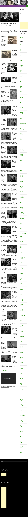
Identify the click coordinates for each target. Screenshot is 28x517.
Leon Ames (21, 263)
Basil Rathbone (21, 87)
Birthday (21, 96)
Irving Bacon (21, 223)
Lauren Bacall (21, 258)
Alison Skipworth (21, 65)
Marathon (21, 284)
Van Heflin (21, 432)
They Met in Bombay (22, 421)
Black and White (21, 97)
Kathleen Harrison (22, 251)
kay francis (21, 252)
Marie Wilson (21, 289)
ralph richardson (5, 386)
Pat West (21, 341)
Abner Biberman (21, 59)
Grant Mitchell (21, 196)
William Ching (21, 452)
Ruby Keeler (21, 388)
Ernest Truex (21, 156)
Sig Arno (21, 395)
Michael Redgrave (21, 309)
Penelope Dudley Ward (22, 348)
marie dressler (21, 288)
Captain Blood (21, 103)
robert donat (13, 386)
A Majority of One (22, 56)
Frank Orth (21, 177)
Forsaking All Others (22, 171)
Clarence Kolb (21, 119)
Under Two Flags (21, 431)
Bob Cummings (21, 98)
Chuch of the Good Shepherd (23, 117)
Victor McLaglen (21, 435)
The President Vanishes (22, 415)
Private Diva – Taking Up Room (4, 483)
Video (9, 24)
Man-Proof (21, 283)
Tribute (20, 425)
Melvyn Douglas (21, 305)
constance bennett (22, 129)
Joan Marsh (21, 242)
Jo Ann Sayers (21, 237)
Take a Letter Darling (22, 405)
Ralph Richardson (21, 362)
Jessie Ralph (21, 236)
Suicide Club (21, 400)
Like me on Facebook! (22, 9)
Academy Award (21, 60)
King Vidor (10, 23)
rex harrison (9, 386)
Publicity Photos (21, 357)
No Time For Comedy (22, 331)
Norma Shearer (21, 332)
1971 (20, 55)
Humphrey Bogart (22, 218)
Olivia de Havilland (22, 336)
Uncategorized (21, 430)
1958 (20, 54)
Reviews (20, 372)
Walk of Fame (21, 442)
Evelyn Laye (21, 160)
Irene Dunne (21, 222)
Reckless (21, 367)
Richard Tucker (21, 374)
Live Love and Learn (22, 272)
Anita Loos (21, 71)
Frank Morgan (21, 176)
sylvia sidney (21, 404)
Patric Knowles (21, 342)
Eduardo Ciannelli (22, 150)
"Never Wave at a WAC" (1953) (11, 483)
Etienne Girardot (21, 159)
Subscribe (21, 37)
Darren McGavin (21, 134)
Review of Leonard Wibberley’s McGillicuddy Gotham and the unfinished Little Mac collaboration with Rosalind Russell (13, 465)
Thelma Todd (21, 420)
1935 (20, 45)
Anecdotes (21, 70)
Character (21, 108)
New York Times (21, 325)
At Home (21, 81)
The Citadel (7, 24)
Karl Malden (21, 248)
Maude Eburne (21, 299)
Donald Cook (21, 140)
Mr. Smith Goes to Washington (23, 315)
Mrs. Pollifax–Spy (21, 316)
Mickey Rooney (21, 310)
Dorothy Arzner (21, 144)
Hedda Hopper (21, 203)
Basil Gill (21, 86)
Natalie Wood (21, 321)
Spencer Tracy (21, 399)
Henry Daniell (21, 208)
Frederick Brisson (5, 23)
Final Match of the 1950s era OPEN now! (5, 470)
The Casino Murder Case (22, 409)
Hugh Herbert (21, 217)
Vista (20, 441)
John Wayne (21, 247)
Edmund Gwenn (21, 149)
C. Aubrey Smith (21, 101)
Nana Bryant (21, 320)
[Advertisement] (24, 25)
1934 (20, 44)
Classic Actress (21, 122)
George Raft (21, 187)
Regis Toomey (21, 369)
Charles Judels (21, 112)
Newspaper (21, 326)
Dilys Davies (21, 138)
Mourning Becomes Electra (22, 314)
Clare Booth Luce (21, 118)
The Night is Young (22, 414)
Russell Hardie (21, 389)
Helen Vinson (21, 207)
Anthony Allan (21, 75)
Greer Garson (21, 198)
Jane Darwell (21, 229)
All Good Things (21, 66)
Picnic (20, 353)
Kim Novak (21, 253)
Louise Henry (21, 278)
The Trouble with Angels (22, 416)
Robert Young (21, 384)
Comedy (20, 128)
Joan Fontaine (21, 241)
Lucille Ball (21, 279)
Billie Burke (21, 91)
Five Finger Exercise (22, 166)
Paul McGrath (21, 346)
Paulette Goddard (21, 347)
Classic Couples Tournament (23, 124)
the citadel (7, 387)
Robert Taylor (21, 383)
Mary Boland (21, 294)
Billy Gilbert (21, 92)
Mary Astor (21, 293)
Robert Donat (2, 24)
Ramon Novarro (21, 363)
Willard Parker (21, 451)
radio (20, 358)
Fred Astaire (21, 180)
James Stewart (21, 228)
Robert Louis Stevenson (22, 379)
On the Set (21, 337)
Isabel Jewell (21, 224)
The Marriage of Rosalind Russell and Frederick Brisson (8, 481)
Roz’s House (7, 482)
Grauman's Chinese (22, 197)
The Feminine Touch (22, 411)
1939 (20, 50)
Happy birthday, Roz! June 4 (4, 469)
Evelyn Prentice (21, 161)
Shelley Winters (21, 393)
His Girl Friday (21, 212)
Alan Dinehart (21, 61)
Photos (20, 351)
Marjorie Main (21, 290)
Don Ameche (21, 139)
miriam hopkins (21, 311)
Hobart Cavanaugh (22, 213)
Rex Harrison (21, 373)
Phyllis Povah (21, 352)
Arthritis (21, 77)
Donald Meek (21, 143)
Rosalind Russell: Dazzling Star (5, 6)
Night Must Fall (21, 330)
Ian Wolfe (21, 219)
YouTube (11, 24)
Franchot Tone (21, 175)
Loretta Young (21, 273)
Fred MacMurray (21, 181)
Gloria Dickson (21, 192)
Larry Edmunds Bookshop (22, 257)
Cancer (20, 102)
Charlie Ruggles (21, 113)
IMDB (7, 23)
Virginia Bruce (21, 437)
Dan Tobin (21, 133)
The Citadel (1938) (6, 26)
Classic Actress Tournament (23, 123)
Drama (2, 23)
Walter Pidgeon (21, 446)
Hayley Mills (21, 202)
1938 (2, 386)
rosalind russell (3, 387)
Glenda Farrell (21, 191)
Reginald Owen (21, 368)
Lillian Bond (21, 269)
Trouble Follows (21, 426)
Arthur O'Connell (21, 80)
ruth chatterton (21, 390)
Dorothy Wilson (21, 145)
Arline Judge (21, 76)
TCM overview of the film (4, 370)
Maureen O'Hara (21, 300)
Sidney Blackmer (21, 394)
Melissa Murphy (21, 304)
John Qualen (21, 246)
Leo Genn (21, 262)
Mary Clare (12, 23)
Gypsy (20, 201)
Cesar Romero (21, 107)
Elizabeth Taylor (21, 155)
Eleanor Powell (21, 154)
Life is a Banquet (21, 268)
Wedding (21, 447)
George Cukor (21, 186)
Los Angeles (21, 274)
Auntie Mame (21, 82)
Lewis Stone (21, 267)
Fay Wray (21, 165)
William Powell (21, 453)
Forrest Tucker (21, 170)
